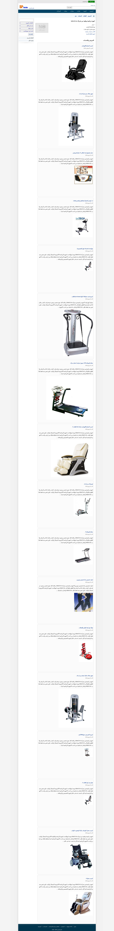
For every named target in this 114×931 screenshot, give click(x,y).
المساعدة (45, 926)
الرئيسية (91, 11)
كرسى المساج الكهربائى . (87, 45)
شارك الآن (31, 40)
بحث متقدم (93, 5)
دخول (75, 926)
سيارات (72, 11)
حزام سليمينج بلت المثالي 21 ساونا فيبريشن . (82, 152)
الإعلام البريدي (30, 38)
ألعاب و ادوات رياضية (90, 31)
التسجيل (63, 926)
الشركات (59, 11)
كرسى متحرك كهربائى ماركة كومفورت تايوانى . (82, 830)
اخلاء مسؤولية (69, 926)
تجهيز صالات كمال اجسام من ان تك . (84, 675)
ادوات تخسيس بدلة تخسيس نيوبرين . (84, 579)
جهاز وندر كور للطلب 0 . (87, 782)
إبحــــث (31, 34)
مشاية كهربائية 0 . (89, 531)
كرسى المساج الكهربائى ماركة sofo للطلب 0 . (82, 426)
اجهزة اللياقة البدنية (90, 34)
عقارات (78, 11)
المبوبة (84, 11)
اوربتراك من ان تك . (88, 484)
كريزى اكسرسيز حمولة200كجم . (85, 734)
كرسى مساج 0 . (89, 878)
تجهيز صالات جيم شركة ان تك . (86, 93)
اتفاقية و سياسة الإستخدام (54, 926)
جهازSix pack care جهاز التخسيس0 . (85, 248)
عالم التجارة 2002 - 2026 (57, 929)
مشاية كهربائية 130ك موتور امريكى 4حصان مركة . (81, 363)
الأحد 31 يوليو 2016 (89, 96)
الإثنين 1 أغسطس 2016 (88, 48)
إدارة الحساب (85, 1)
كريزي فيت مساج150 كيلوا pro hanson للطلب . (82, 296)
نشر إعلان (91, 1)
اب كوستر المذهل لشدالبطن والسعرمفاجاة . (83, 200)
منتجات (65, 11)
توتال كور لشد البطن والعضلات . (85, 627)
